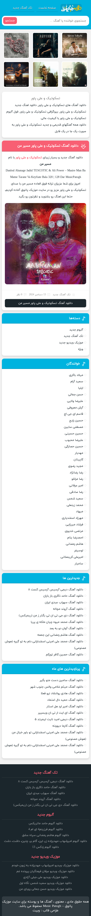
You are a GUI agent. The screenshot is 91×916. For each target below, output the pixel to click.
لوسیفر (78, 551)
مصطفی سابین (73, 427)
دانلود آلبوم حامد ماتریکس (46, 823)
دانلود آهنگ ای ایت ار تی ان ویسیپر (60, 713)
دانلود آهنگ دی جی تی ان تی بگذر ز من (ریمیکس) (51, 616)
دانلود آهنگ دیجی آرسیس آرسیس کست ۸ (55, 590)
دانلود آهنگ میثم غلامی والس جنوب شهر (56, 687)
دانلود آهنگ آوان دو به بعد (66, 628)
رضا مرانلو (77, 479)
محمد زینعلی (75, 505)
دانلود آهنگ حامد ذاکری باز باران (63, 596)
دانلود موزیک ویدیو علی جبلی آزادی (45, 877)
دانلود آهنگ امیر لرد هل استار (65, 707)
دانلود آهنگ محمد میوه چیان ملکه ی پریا (57, 622)
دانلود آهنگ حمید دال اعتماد (65, 700)
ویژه (80, 349)
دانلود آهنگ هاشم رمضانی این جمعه (60, 635)
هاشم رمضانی (74, 544)
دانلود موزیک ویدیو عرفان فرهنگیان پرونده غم (45, 871)
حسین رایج (76, 421)
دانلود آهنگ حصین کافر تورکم (64, 655)
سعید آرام (76, 381)
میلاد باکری (76, 375)
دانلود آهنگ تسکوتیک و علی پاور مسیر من (48, 146)
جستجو (10, 21)
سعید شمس (75, 499)
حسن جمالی (75, 395)
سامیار (79, 564)
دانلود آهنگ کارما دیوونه (67, 726)
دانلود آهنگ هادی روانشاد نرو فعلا (62, 693)
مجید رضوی (75, 466)
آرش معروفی (75, 408)
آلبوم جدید (76, 330)
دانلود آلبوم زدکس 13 (45, 847)
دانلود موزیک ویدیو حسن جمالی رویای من (45, 889)
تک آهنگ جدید (22, 8)
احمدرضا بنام (75, 538)
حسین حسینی (74, 434)
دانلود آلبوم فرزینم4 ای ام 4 (45, 829)
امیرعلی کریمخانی (72, 557)
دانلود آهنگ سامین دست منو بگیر (61, 680)
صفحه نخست (47, 8)
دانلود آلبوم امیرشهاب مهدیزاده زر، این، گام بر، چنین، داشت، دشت (45, 841)
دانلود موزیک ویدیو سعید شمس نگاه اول (45, 883)
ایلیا (80, 388)
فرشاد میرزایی (74, 525)
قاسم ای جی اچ (73, 414)
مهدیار (79, 453)
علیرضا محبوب (74, 440)
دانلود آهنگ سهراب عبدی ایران (64, 602)
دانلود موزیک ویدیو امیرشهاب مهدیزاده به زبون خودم (45, 865)
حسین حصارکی (74, 446)
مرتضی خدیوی (74, 531)
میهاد (79, 511)
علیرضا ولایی (75, 401)
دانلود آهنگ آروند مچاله (68, 609)
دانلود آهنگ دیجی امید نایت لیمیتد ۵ (59, 719)
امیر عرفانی (76, 486)
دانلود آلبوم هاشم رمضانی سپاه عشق (45, 835)
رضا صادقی (76, 492)
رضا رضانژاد (76, 473)
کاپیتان (78, 460)
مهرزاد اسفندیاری (72, 518)
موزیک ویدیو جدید (71, 343)
